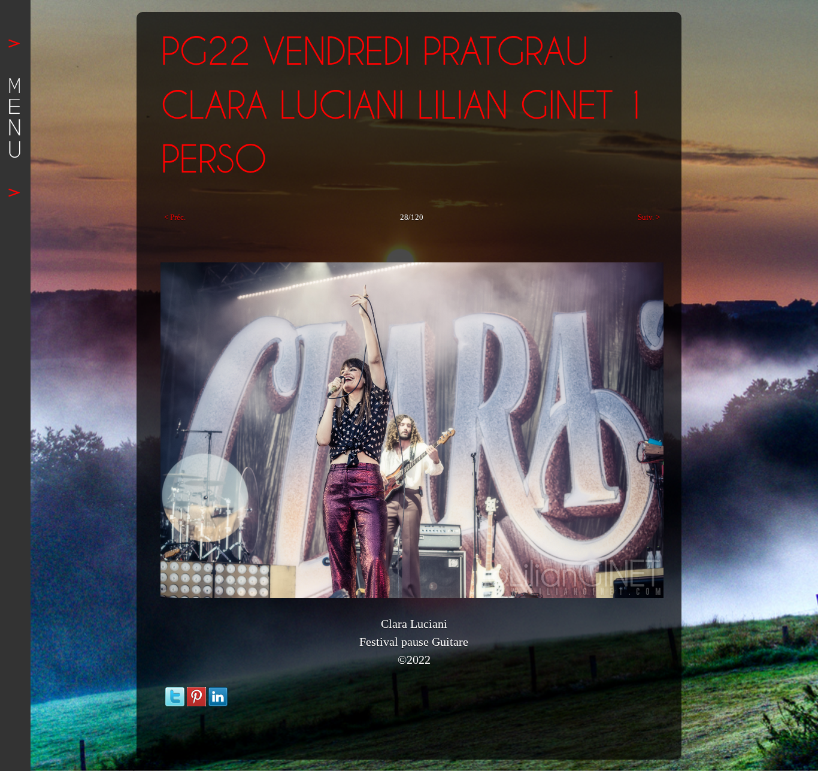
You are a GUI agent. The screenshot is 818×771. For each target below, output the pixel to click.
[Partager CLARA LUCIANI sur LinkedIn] (218, 692)
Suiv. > (649, 217)
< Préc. (175, 217)
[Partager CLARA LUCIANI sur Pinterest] (196, 692)
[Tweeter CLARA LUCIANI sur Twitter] (174, 692)
